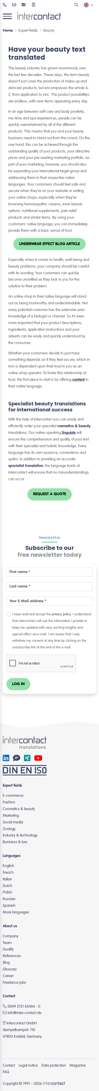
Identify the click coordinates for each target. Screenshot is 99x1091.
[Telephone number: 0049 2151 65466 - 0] (5, 5)
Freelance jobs (14, 983)
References (12, 956)
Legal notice (28, 1066)
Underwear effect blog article (49, 244)
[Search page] (76, 5)
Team (7, 943)
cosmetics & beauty (73, 426)
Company (10, 936)
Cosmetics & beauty (19, 809)
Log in (18, 684)
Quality (8, 949)
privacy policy (61, 614)
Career (8, 976)
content (78, 380)
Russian (9, 899)
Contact (9, 1066)
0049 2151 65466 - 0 (23, 1007)
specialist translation (25, 466)
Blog (6, 963)
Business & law (15, 842)
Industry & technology (20, 835)
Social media (13, 822)
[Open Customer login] (24, 5)
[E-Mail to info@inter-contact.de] (14, 5)
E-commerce (13, 796)
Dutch (7, 886)
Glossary (10, 969)
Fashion (9, 802)
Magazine (78, 1066)
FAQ (6, 1072)
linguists (69, 433)
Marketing (11, 816)
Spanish (9, 906)
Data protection (53, 1066)
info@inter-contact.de (24, 1013)
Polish (7, 892)
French (8, 873)
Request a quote (49, 494)
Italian (7, 879)
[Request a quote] (33, 5)
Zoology (9, 829)
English (8, 866)
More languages (16, 912)
